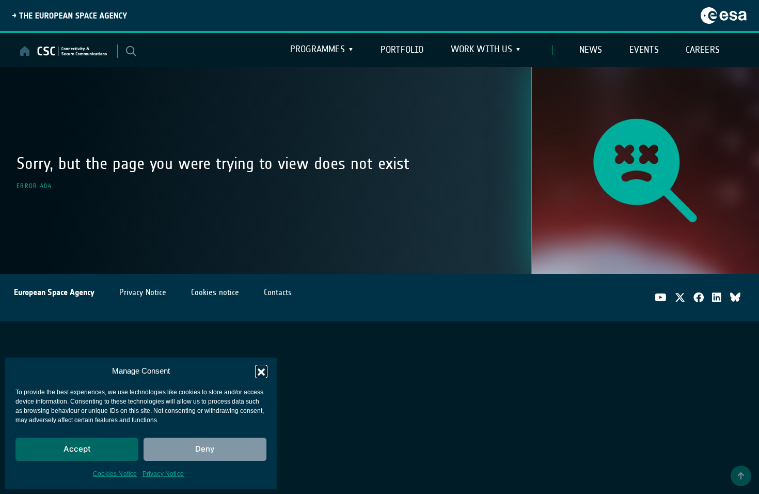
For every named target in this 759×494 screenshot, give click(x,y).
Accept (77, 449)
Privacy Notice (163, 473)
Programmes (317, 49)
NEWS (591, 49)
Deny (205, 449)
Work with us (481, 49)
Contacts (278, 292)
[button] (261, 371)
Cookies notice (215, 292)
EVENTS (644, 49)
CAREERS (703, 49)
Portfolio (402, 49)
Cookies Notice (115, 473)
